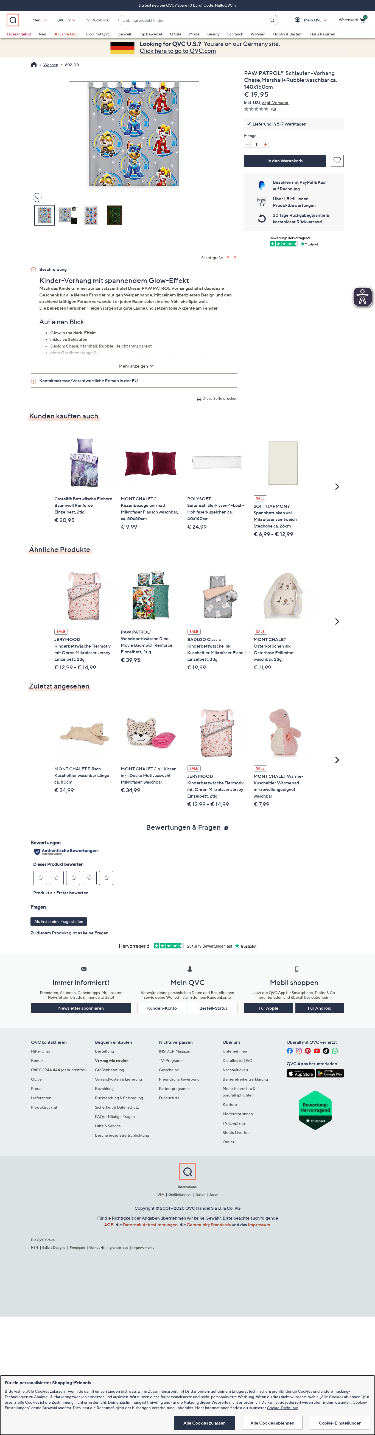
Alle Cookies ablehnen (272, 1423)
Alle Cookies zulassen (204, 1423)
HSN (34, 1247)
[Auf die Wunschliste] (337, 161)
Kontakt (38, 1060)
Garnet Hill (97, 1247)
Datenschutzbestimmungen (150, 1224)
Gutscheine (169, 1069)
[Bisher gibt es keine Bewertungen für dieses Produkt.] (257, 109)
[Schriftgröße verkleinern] (235, 257)
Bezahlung (104, 1088)
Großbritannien (179, 1194)
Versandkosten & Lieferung (118, 1079)
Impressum (259, 1224)
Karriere (230, 1104)
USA (160, 1194)
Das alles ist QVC (237, 1060)
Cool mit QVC (98, 34)
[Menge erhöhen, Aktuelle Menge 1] (265, 144)
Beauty (213, 34)
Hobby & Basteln (288, 34)
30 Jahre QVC (66, 34)
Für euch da (169, 1097)
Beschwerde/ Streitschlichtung (122, 1135)
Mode (194, 34)
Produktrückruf (44, 1107)
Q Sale (175, 34)
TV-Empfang (234, 1123)
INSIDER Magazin (174, 1051)
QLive (36, 1079)
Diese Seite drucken (219, 398)
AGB (109, 1224)
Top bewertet (150, 34)
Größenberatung (109, 1069)
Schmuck (235, 34)
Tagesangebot (19, 34)
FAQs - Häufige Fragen (115, 1116)
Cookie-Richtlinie (282, 1407)
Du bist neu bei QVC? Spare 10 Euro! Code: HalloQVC (186, 5)
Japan (213, 1194)
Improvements (143, 1247)
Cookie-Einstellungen (340, 1423)
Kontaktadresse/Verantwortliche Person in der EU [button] (88, 380)
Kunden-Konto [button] (162, 1008)
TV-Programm (171, 1060)
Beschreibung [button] (53, 269)
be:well (124, 34)
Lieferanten (41, 1097)
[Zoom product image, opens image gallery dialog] (36, 197)
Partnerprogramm (174, 1088)
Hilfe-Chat (40, 1051)
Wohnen (258, 34)
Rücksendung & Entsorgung (119, 1097)
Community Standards (209, 1224)
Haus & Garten (322, 34)
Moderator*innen (238, 1113)
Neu (42, 34)
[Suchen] (273, 20)
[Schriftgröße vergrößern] (228, 257)
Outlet (228, 1141)
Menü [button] (37, 20)
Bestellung (104, 1051)
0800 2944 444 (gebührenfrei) (59, 1069)
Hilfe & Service (108, 1125)
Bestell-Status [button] (213, 1008)
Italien (200, 1194)
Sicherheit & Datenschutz (117, 1107)
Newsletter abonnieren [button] (81, 1008)
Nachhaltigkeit (235, 1069)
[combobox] (193, 20)
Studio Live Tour (237, 1132)
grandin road (119, 1247)
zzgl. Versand (275, 102)
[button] (305, 20)
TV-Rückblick (97, 20)
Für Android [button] (320, 1008)
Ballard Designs (53, 1247)
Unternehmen (235, 1051)
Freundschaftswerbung (179, 1079)
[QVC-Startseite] (34, 65)
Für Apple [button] (268, 1008)
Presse (37, 1088)
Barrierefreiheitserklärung (245, 1079)
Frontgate (77, 1247)
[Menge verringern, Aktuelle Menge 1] (247, 144)
